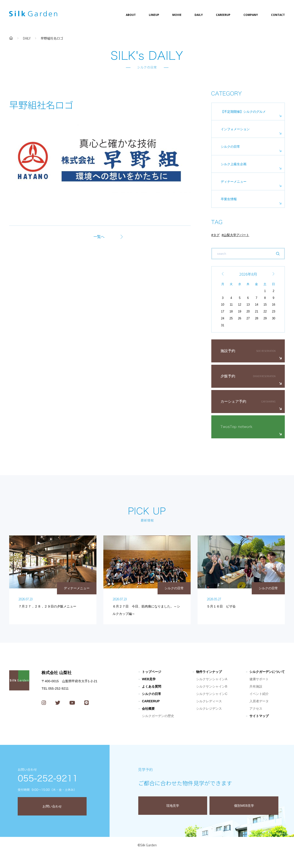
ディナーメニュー (233, 181)
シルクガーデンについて (267, 672)
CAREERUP (223, 15)
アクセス (255, 708)
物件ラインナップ (209, 672)
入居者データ (259, 701)
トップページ (151, 672)
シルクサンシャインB (211, 686)
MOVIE (176, 15)
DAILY (199, 15)
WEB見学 (149, 679)
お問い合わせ (52, 806)
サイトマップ (259, 716)
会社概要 (148, 708)
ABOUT (131, 15)
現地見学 (172, 805)
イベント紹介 (259, 694)
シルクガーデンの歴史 (158, 716)
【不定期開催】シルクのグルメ (243, 111)
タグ (216, 235)
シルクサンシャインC (211, 694)
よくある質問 (151, 686)
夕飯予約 (227, 376)
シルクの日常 (230, 146)
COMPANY (250, 15)
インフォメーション (235, 129)
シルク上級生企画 (233, 164)
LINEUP (154, 15)
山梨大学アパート (236, 235)
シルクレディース (209, 701)
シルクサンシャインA (211, 679)
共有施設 (255, 686)
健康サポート (259, 679)
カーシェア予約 (233, 401)
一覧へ (99, 237)
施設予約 (227, 351)
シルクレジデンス (209, 708)
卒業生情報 (229, 199)
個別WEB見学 (244, 805)
